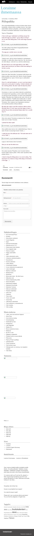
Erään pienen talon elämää (13, 247)
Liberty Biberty (9, 263)
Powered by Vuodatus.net (25, 534)
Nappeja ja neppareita (11, 334)
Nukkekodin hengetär (11, 283)
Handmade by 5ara (11, 321)
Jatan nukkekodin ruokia (12, 256)
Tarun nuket (9, 296)
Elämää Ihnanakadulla (11, 243)
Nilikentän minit (10, 278)
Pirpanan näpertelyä (11, 290)
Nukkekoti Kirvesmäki (11, 285)
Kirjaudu (30, 2)
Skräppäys (16, 516)
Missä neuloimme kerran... (13, 329)
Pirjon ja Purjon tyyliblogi (12, 339)
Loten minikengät (10, 269)
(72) (8, 432)
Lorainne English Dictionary (13, 447)
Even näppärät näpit (11, 249)
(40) (8, 434)
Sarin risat (8, 292)
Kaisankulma (9, 260)
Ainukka (8, 236)
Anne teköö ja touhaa (11, 318)
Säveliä (19, 516)
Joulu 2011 (9, 509)
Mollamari (8, 330)
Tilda (22, 516)
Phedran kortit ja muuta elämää (14, 336)
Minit (10, 169)
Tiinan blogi (9, 299)
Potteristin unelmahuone (9, 516)
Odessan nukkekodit (11, 289)
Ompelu (14, 514)
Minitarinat (8, 274)
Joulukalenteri (18, 509)
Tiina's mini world (10, 298)
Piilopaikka (8, 21)
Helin (7, 254)
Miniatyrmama (9, 272)
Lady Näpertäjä (10, 325)
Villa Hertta (9, 350)
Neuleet (5, 514)
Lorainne (8, 445)
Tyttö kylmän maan (11, 345)
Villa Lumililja (9, 307)
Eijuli (7, 241)
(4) (8, 436)
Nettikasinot (12, 2)
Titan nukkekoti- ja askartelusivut (14, 303)
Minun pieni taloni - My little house (14, 276)
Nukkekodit (9, 449)
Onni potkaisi (19, 514)
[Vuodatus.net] (7, 531)
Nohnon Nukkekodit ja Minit (13, 279)
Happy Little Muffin (11, 252)
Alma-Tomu (9, 316)
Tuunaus (25, 516)
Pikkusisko (9, 338)
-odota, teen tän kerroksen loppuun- (15, 314)
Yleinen (11, 518)
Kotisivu (16, 203)
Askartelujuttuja (10, 320)
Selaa (18, 2)
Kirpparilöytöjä (7, 512)
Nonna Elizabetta (10, 281)
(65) (8, 431)
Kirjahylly (8, 443)
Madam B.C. (9, 327)
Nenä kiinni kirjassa (23, 512)
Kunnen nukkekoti (10, 261)
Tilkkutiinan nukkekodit (12, 301)
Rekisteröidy (24, 2)
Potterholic (25, 514)
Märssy (18, 512)
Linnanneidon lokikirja (11, 265)
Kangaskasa (9, 323)
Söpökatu (8, 294)
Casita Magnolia (10, 240)
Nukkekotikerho (10, 514)
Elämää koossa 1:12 (11, 245)
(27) (8, 429)
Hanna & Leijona (10, 251)
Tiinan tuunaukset (10, 343)
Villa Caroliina (9, 305)
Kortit (11, 512)
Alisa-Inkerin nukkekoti (12, 238)
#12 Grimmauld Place (11, 234)
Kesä (27, 509)
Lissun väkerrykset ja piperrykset (14, 267)
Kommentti (5, 208)
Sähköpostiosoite (12, 198)
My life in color (10, 332)
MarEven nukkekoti (11, 270)
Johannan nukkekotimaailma (13, 258)
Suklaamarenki (10, 341)
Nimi (4, 192)
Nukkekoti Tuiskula (11, 287)
